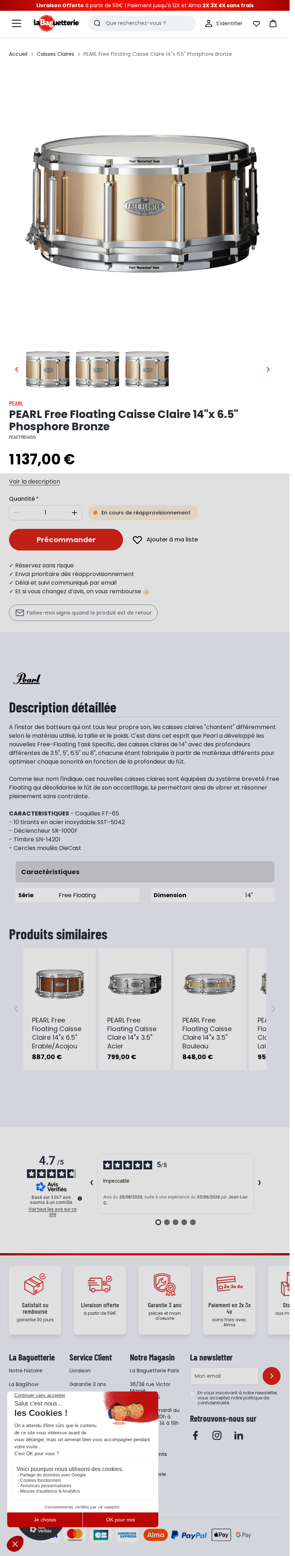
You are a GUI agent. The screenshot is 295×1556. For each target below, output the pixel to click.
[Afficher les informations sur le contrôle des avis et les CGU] (80, 1198)
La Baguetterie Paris (154, 1370)
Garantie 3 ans (87, 1384)
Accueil (18, 54)
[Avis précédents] (92, 1183)
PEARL (16, 403)
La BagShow (23, 1384)
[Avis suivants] (260, 1183)
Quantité (22, 499)
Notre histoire (25, 1370)
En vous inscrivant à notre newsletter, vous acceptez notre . (238, 1398)
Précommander (66, 540)
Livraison (80, 1370)
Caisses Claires (55, 54)
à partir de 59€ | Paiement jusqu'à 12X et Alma (145, 5)
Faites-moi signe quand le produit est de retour (89, 612)
